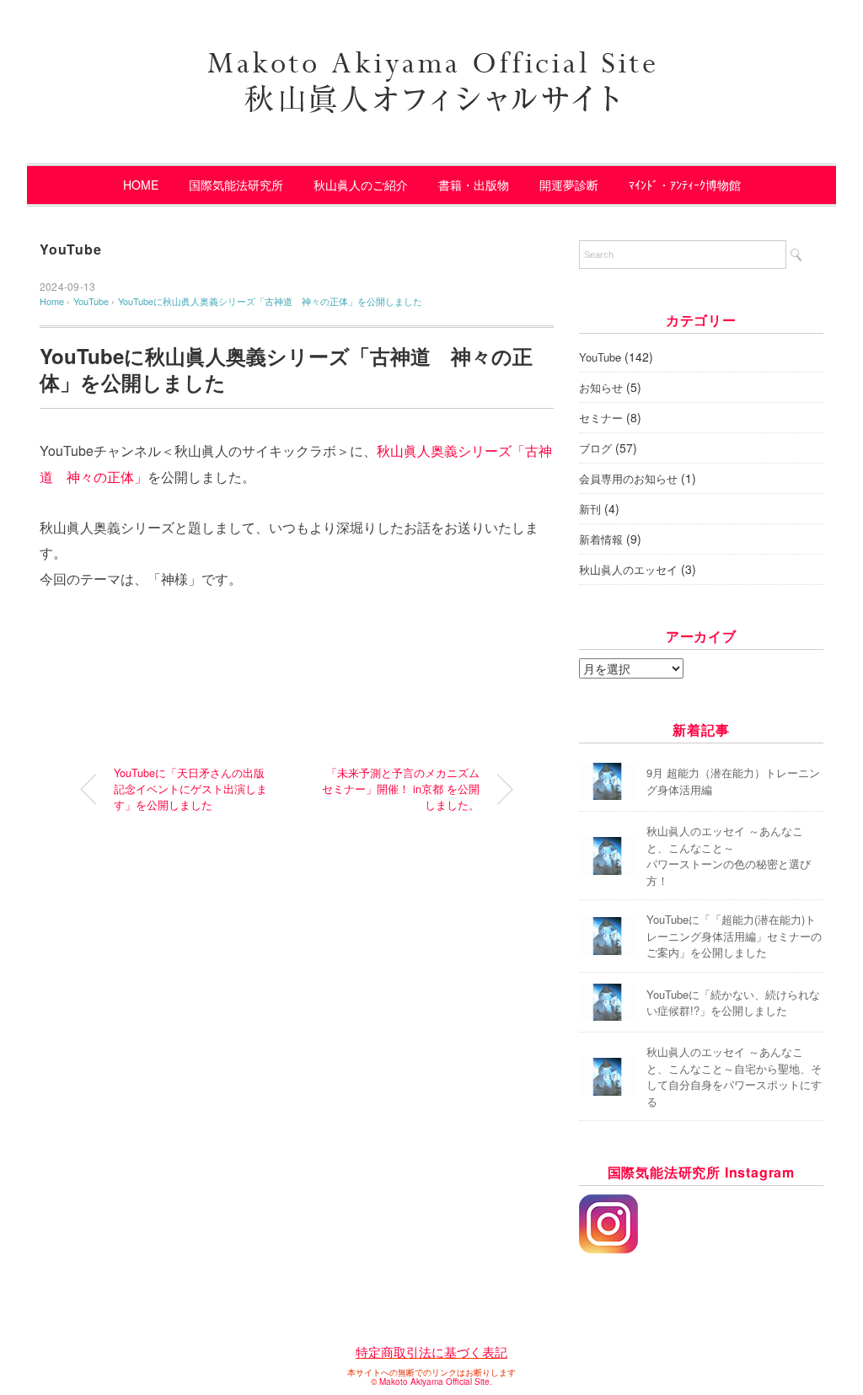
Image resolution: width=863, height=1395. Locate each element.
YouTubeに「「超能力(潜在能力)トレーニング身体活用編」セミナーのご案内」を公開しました (734, 935)
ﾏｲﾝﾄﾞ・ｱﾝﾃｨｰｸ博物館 (685, 184)
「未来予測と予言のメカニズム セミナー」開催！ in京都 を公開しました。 (401, 789)
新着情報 (601, 539)
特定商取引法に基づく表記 (431, 1351)
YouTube (71, 249)
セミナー (601, 418)
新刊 (590, 509)
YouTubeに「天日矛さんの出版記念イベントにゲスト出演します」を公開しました (190, 789)
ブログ (595, 448)
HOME (140, 184)
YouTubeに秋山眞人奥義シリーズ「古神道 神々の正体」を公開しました (270, 301)
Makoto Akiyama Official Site (434, 1381)
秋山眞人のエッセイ (628, 569)
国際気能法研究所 (236, 184)
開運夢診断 (568, 184)
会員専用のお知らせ (628, 478)
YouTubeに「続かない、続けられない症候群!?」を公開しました (733, 1002)
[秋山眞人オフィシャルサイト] (431, 59)
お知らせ (601, 387)
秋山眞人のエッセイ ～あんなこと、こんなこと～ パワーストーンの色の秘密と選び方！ (728, 855)
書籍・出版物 (473, 184)
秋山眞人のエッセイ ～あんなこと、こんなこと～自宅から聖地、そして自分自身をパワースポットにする (734, 1076)
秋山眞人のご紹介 (361, 184)
